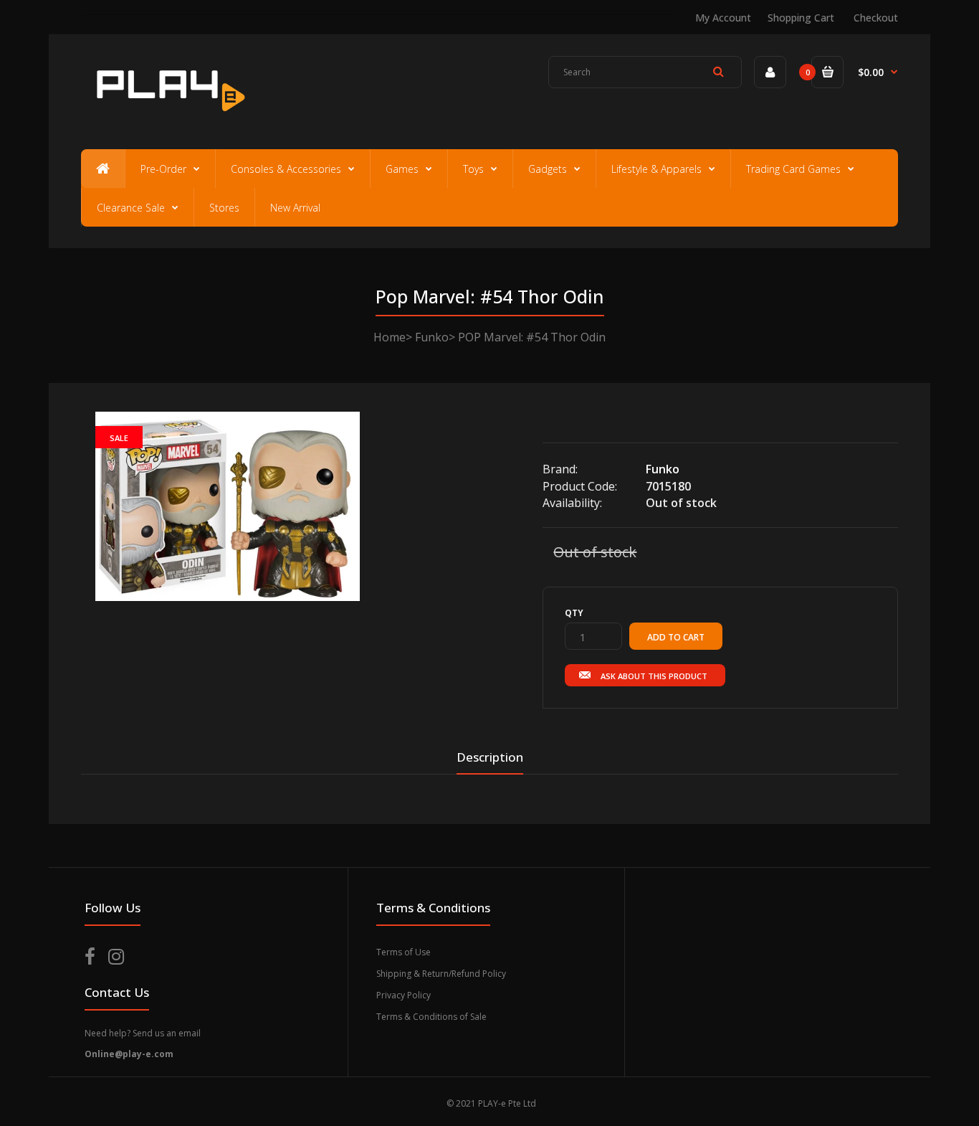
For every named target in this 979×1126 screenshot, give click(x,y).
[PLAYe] (168, 118)
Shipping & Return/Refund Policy (441, 973)
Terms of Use (403, 952)
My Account (723, 17)
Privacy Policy (403, 995)
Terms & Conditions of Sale (431, 1017)
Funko (432, 337)
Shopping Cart (801, 17)
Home (389, 337)
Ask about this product (654, 676)
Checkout (876, 17)
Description (490, 757)
